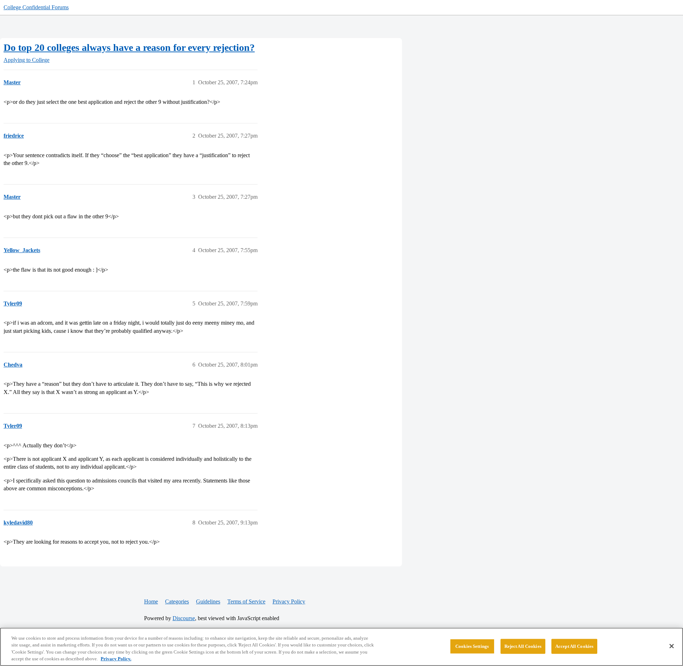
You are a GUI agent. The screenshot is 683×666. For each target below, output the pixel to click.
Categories (177, 601)
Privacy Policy (288, 601)
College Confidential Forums (36, 7)
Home (151, 601)
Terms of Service (246, 601)
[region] (341, 647)
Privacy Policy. (116, 658)
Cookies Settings (472, 646)
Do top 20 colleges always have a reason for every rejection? (129, 47)
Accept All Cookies (574, 646)
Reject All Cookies (522, 646)
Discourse (184, 618)
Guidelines (208, 601)
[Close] (671, 646)
